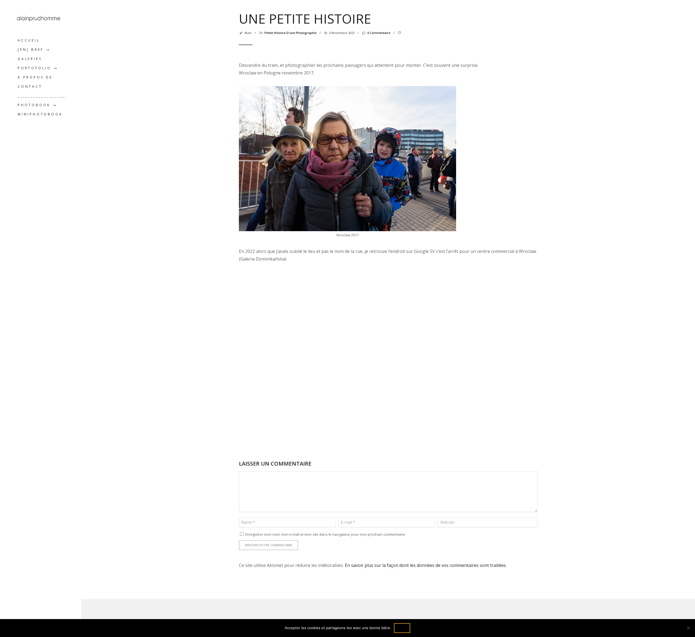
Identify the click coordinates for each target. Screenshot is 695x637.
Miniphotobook (40, 114)
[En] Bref (31, 49)
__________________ (41, 95)
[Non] (688, 628)
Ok (402, 628)
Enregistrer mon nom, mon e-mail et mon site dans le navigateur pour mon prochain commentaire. (325, 534)
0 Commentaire (378, 33)
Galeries (30, 59)
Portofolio (34, 68)
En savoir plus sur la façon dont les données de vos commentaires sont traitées (425, 565)
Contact (30, 86)
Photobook (34, 105)
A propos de (35, 77)
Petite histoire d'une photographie (290, 33)
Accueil (29, 40)
